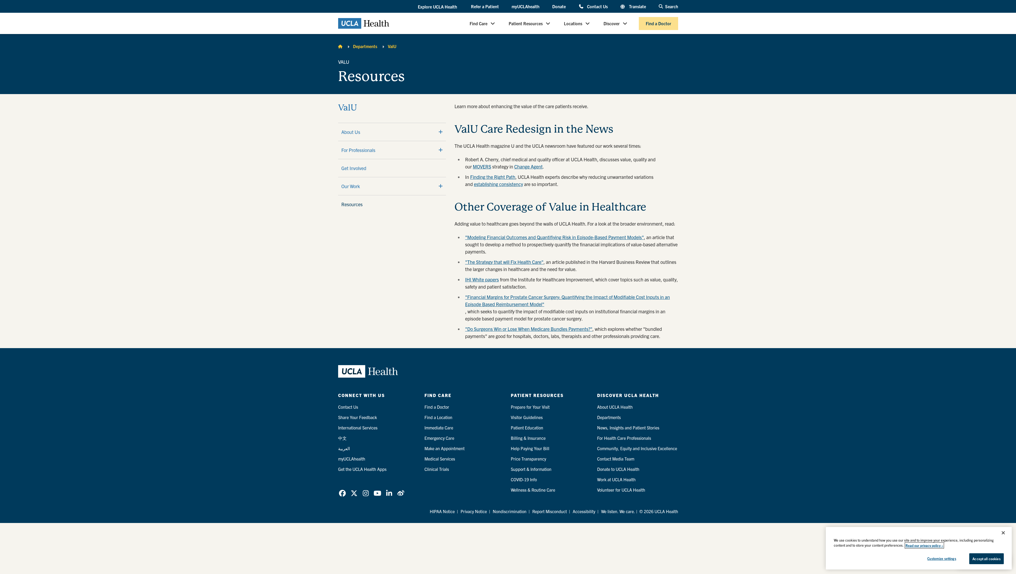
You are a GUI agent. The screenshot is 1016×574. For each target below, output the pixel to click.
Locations (573, 23)
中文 (342, 438)
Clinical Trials (436, 469)
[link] (342, 493)
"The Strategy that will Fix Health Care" (504, 262)
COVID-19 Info (524, 479)
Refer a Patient (485, 6)
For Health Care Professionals (624, 438)
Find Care (478, 23)
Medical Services (439, 458)
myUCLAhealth (525, 6)
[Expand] (441, 131)
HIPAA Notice (442, 511)
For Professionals (358, 150)
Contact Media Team (615, 458)
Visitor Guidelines (527, 417)
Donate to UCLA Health (618, 469)
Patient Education (527, 427)
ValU (392, 46)
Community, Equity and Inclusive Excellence (637, 448)
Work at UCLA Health (616, 479)
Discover (611, 23)
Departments (365, 46)
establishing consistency (498, 184)
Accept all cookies (986, 558)
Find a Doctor (658, 23)
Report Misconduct (549, 511)
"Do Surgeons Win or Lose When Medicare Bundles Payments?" (528, 329)
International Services (357, 427)
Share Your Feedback (357, 417)
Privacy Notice (474, 511)
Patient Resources (526, 23)
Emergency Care (439, 438)
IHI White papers (482, 279)
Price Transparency (528, 458)
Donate (559, 6)
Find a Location (438, 417)
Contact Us (597, 6)
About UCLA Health (615, 407)
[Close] (1003, 533)
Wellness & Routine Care (533, 489)
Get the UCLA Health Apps (362, 469)
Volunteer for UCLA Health (621, 489)
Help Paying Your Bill (530, 448)
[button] (438, 6)
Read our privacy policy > (924, 545)
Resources (352, 204)
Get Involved (353, 168)
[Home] (340, 46)
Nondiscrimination (509, 511)
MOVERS (482, 166)
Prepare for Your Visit (530, 407)
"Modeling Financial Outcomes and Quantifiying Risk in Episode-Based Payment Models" (554, 237)
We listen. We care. (618, 511)
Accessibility (584, 511)
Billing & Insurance (528, 438)
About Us (350, 132)
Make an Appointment (444, 448)
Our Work (350, 186)
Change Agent (528, 166)
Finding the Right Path (492, 177)
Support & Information (531, 469)
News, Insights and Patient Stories (628, 427)
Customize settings (941, 558)
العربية (344, 448)
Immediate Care (438, 427)
